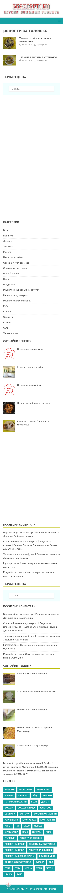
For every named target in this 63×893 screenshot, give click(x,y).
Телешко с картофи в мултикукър (38, 57)
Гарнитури (8, 235)
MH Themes (50, 889)
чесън (49, 868)
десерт (45, 802)
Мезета (7, 252)
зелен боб (45, 808)
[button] (58, 20)
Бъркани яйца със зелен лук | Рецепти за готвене (29, 532)
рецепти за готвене (31, 838)
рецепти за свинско (40, 850)
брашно (47, 796)
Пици (6, 279)
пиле (48, 832)
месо (27, 826)
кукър (8, 826)
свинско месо (47, 856)
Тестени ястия (10, 333)
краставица (29, 820)
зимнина (10, 814)
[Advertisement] (31, 157)
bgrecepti (10, 790)
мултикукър (11, 832)
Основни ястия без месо (16, 262)
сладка (40, 862)
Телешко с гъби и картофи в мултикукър (35, 39)
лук (17, 826)
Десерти (7, 241)
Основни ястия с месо (15, 268)
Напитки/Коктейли (13, 257)
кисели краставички (45, 814)
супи (17, 868)
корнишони (11, 820)
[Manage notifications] (8, 884)
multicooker (25, 790)
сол (51, 862)
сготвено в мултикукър (18, 862)
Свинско (23, 796)
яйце (19, 874)
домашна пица (26, 808)
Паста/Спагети (11, 273)
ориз (25, 832)
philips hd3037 (44, 790)
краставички (47, 820)
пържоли (10, 838)
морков (38, 826)
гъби (34, 802)
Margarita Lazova (12, 572)
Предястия (9, 284)
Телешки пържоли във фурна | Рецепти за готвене (30, 554)
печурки (36, 832)
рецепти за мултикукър (42, 844)
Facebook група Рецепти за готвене (22, 763)
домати (9, 808)
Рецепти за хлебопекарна (17, 300)
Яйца (35, 796)
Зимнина (8, 246)
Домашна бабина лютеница (18, 536)
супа (7, 868)
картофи (24, 814)
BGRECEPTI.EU (34, 770)
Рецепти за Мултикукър (15, 295)
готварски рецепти (16, 802)
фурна (28, 868)
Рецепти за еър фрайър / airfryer (21, 289)
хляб (39, 868)
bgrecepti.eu (42, 45)
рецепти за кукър (15, 844)
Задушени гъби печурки (15, 558)
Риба (6, 306)
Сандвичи (8, 317)
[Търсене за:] (31, 89)
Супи (6, 327)
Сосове (7, 322)
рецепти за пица (14, 850)
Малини (9, 796)
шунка (8, 874)
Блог (5, 230)
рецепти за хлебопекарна (20, 856)
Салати (7, 311)
